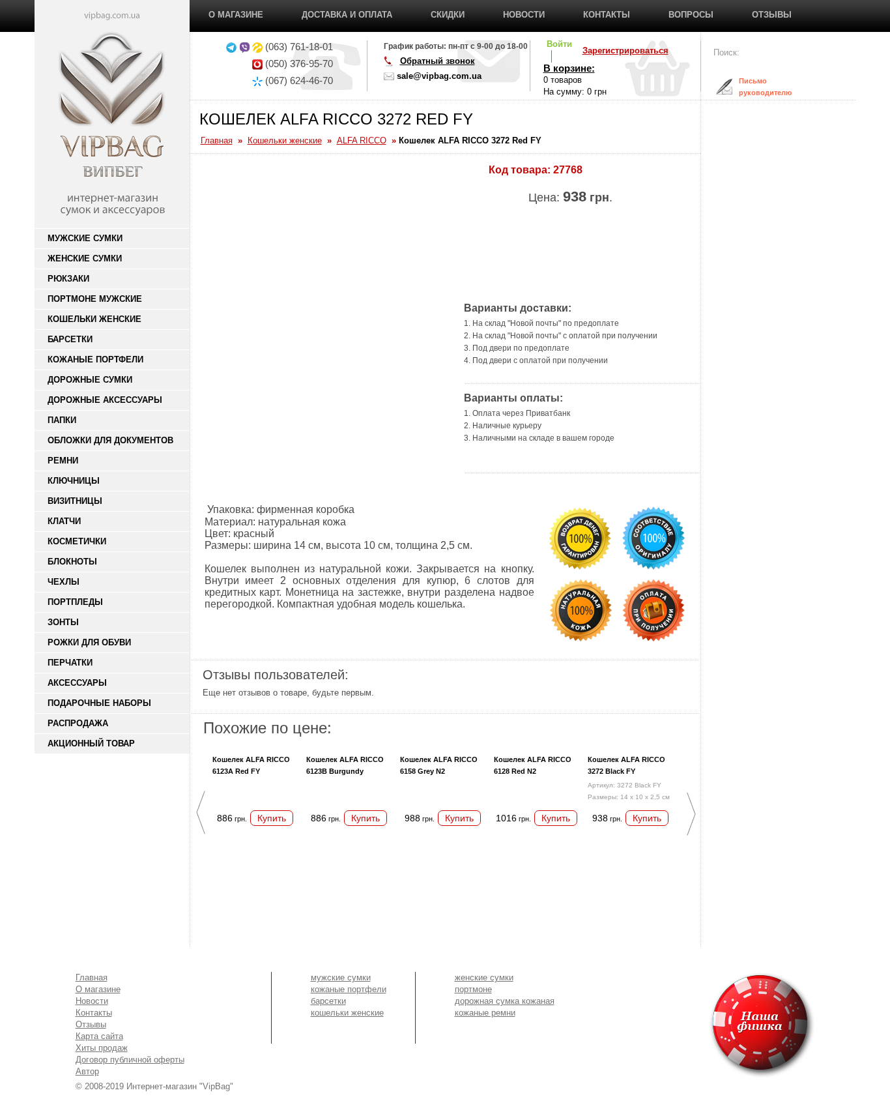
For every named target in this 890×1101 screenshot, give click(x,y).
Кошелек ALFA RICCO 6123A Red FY (251, 765)
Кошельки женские (94, 319)
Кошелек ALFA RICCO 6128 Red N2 (532, 765)
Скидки (448, 15)
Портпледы (75, 602)
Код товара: (520, 169)
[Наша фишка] (687, 1025)
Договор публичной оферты (130, 1059)
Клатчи (64, 521)
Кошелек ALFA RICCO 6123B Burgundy (345, 765)
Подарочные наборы (99, 703)
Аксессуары (77, 683)
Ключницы (74, 481)
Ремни (63, 460)
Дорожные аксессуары (105, 400)
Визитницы (75, 501)
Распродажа (78, 723)
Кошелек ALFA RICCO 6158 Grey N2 (439, 765)
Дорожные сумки (90, 380)
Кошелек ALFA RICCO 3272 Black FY (626, 765)
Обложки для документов (110, 440)
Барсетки (70, 339)
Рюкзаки (68, 279)
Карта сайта (99, 1036)
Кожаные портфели (95, 359)
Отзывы (772, 15)
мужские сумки (341, 977)
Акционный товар (91, 743)
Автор (87, 1071)
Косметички (77, 541)
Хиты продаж (102, 1048)
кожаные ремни (485, 1013)
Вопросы (690, 15)
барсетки (328, 1001)
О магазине (235, 15)
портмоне (473, 989)
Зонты (63, 622)
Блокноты (72, 561)
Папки (62, 420)
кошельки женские (347, 1013)
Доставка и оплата (347, 15)
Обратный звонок (437, 61)
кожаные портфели (348, 989)
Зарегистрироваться (625, 50)
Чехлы (63, 582)
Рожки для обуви (89, 642)
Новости (524, 15)
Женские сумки (85, 258)
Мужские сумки (85, 238)
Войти (559, 44)
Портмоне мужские (95, 299)
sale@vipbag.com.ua (439, 76)
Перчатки (70, 663)
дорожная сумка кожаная (504, 1001)
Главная (92, 977)
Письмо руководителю (755, 86)
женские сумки (484, 977)
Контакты (606, 15)
